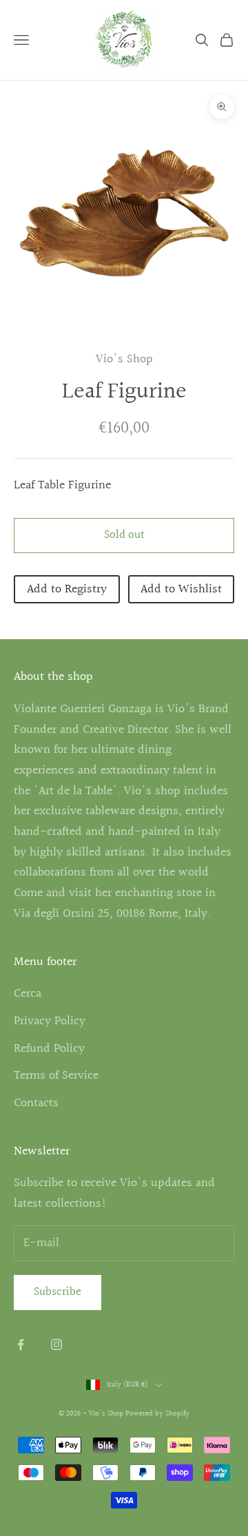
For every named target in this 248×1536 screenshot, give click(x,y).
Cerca (27, 994)
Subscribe (57, 1292)
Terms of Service (56, 1076)
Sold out (124, 535)
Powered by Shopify (157, 1414)
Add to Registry (67, 589)
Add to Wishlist (181, 589)
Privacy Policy (49, 1021)
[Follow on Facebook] (21, 1344)
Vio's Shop (124, 359)
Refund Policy (49, 1049)
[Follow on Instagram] (56, 1344)
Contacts (36, 1103)
